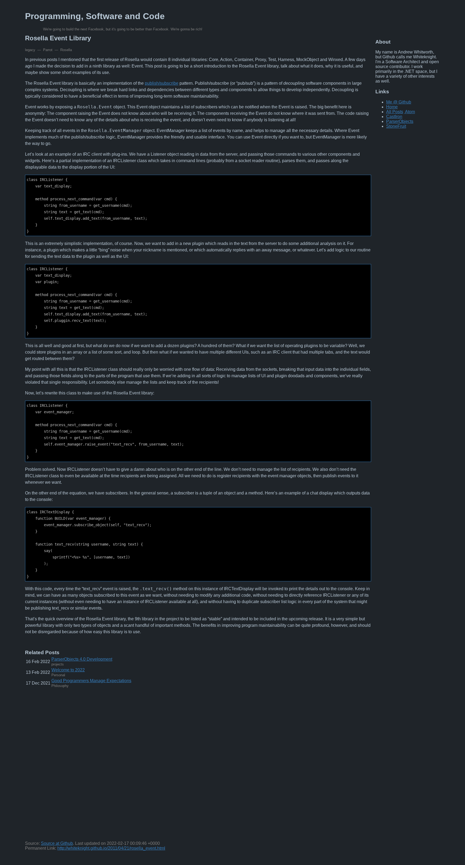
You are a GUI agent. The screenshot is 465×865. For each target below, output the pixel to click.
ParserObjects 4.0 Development (81, 659)
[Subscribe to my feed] (404, 111)
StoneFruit (396, 126)
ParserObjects (399, 121)
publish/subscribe (161, 83)
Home (392, 107)
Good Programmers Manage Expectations (91, 680)
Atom (410, 111)
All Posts (394, 111)
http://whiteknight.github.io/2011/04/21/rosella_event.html (111, 848)
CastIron (394, 116)
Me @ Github (398, 102)
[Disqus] (198, 766)
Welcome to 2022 (68, 670)
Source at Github (57, 843)
